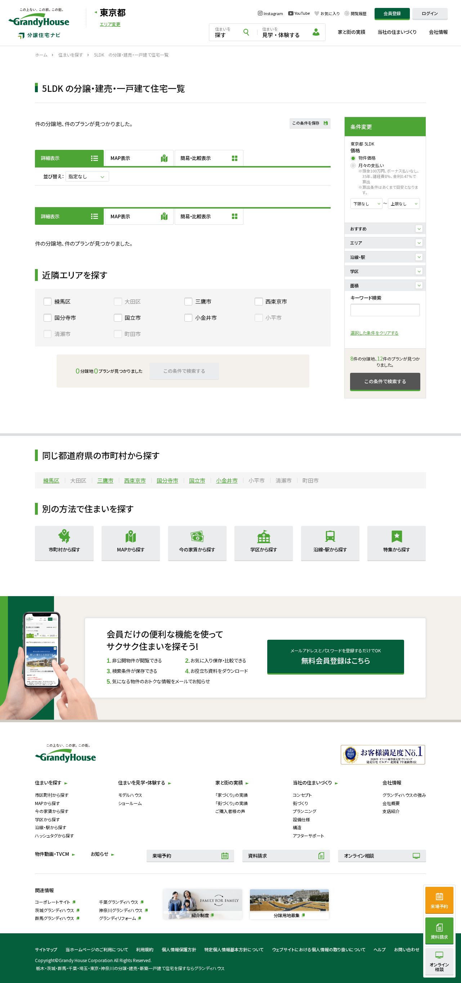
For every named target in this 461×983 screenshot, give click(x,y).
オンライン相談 (359, 855)
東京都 (113, 12)
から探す (64, 549)
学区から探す (47, 819)
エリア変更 (110, 24)
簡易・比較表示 (195, 158)
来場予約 (161, 855)
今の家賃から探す (51, 811)
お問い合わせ (407, 949)
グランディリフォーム (117, 918)
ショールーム (130, 803)
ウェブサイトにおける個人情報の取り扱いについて (319, 949)
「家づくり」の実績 (231, 795)
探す (223, 32)
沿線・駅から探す (50, 827)
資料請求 (257, 855)
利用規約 (144, 949)
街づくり (300, 803)
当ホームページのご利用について (97, 949)
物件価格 (367, 158)
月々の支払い (371, 165)
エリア (356, 243)
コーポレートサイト (52, 902)
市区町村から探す (51, 795)
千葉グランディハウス (118, 902)
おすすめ (358, 228)
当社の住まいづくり (397, 31)
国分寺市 (65, 317)
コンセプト (302, 795)
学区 (354, 271)
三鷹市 (203, 301)
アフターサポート (308, 835)
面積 (354, 285)
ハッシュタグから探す (54, 835)
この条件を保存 (305, 123)
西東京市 (276, 301)
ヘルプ (379, 949)
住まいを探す (48, 782)
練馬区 (62, 301)
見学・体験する (281, 32)
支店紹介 (391, 811)
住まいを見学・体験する (141, 782)
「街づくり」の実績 (231, 803)
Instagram (273, 13)
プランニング (304, 811)
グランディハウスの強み (404, 795)
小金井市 (206, 317)
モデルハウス (130, 795)
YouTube (302, 13)
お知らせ (99, 853)
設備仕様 (301, 819)
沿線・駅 (357, 257)
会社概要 (391, 803)
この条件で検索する (385, 381)
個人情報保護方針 (179, 949)
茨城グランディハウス (54, 910)
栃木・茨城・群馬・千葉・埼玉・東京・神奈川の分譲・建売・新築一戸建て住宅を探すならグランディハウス (130, 968)
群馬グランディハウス (54, 918)
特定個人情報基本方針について (234, 949)
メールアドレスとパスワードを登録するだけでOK (336, 656)
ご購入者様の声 (230, 811)
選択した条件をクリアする (374, 333)
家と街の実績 (351, 31)
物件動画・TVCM (52, 853)
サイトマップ (46, 949)
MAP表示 (120, 158)
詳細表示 (50, 158)
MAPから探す (47, 803)
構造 (297, 827)
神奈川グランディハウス (121, 910)
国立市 (133, 317)
